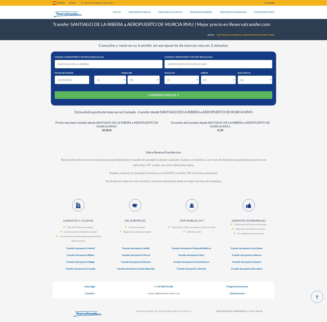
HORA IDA (126, 73)
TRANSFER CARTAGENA (233, 12)
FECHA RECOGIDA (64, 73)
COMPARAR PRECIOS (162, 95)
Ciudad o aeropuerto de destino (188, 57)
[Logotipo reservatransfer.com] (88, 314)
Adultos (169, 73)
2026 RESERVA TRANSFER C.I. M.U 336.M (239, 311)
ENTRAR (268, 3)
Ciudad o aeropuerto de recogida (79, 57)
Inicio (117, 12)
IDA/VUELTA (244, 73)
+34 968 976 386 (164, 286)
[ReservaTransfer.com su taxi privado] (68, 14)
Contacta (89, 293)
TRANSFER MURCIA (139, 12)
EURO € (72, 3)
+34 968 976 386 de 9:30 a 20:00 (98, 3)
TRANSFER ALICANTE (170, 12)
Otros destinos (264, 12)
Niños (204, 73)
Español (60, 3)
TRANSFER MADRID (201, 12)
